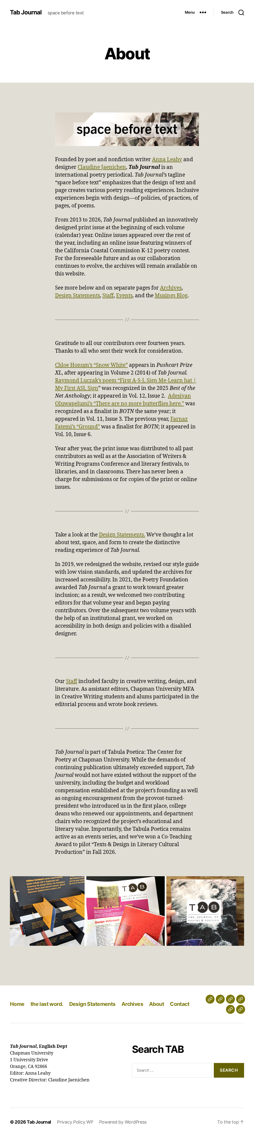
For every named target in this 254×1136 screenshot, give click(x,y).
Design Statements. (122, 534)
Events (124, 295)
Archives (171, 288)
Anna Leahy (167, 159)
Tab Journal (26, 12)
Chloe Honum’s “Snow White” (91, 365)
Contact (179, 1004)
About (156, 1004)
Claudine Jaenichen (102, 167)
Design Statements (77, 295)
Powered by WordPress (123, 1122)
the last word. (47, 1004)
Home (17, 1004)
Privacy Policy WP (75, 1122)
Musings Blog (171, 295)
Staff (108, 295)
